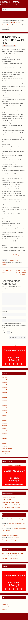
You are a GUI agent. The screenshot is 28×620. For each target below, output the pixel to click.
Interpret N (4, 412)
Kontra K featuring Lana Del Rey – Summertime (13, 504)
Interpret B (4, 382)
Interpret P (4, 418)
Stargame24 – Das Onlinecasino (10, 558)
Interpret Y (4, 441)
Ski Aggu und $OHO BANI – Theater (11, 502)
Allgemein (4, 377)
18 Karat (9, 260)
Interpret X (4, 438)
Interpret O (4, 415)
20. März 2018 (6, 45)
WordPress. (21, 617)
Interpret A (4, 379)
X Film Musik (5, 453)
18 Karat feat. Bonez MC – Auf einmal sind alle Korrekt (21, 272)
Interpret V (4, 433)
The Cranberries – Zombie (8, 497)
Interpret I (4, 400)
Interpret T (4, 428)
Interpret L (4, 407)
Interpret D (4, 387)
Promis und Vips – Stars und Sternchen (11, 556)
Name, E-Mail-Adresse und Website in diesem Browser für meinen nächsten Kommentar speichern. (14, 325)
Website (4, 317)
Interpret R (4, 423)
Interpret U (4, 430)
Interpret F (4, 392)
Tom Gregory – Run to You (7, 271)
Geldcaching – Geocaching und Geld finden (12, 553)
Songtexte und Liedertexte (10, 2)
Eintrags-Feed (5, 604)
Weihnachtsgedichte (7, 448)
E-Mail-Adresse (6, 311)
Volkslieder (4, 446)
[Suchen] (24, 9)
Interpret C (4, 384)
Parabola (14, 617)
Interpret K (13, 45)
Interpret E (4, 389)
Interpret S (4, 425)
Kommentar (5, 292)
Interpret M (4, 410)
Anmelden (4, 601)
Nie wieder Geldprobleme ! (14, 345)
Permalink (4, 264)
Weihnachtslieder (6, 451)
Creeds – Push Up (6, 499)
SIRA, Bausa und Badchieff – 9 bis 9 (11, 507)
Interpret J (4, 402)
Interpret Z (4, 443)
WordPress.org (5, 609)
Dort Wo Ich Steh (14, 260)
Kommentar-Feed (6, 607)
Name (3, 306)
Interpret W (4, 435)
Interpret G (4, 395)
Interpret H (4, 397)
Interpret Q (4, 420)
